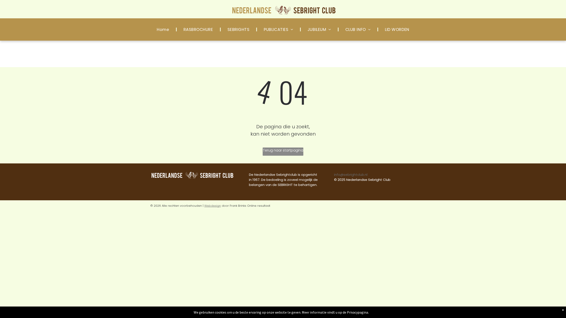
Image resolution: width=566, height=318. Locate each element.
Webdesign (212, 206)
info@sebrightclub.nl (350, 174)
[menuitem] (163, 29)
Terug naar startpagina (283, 150)
